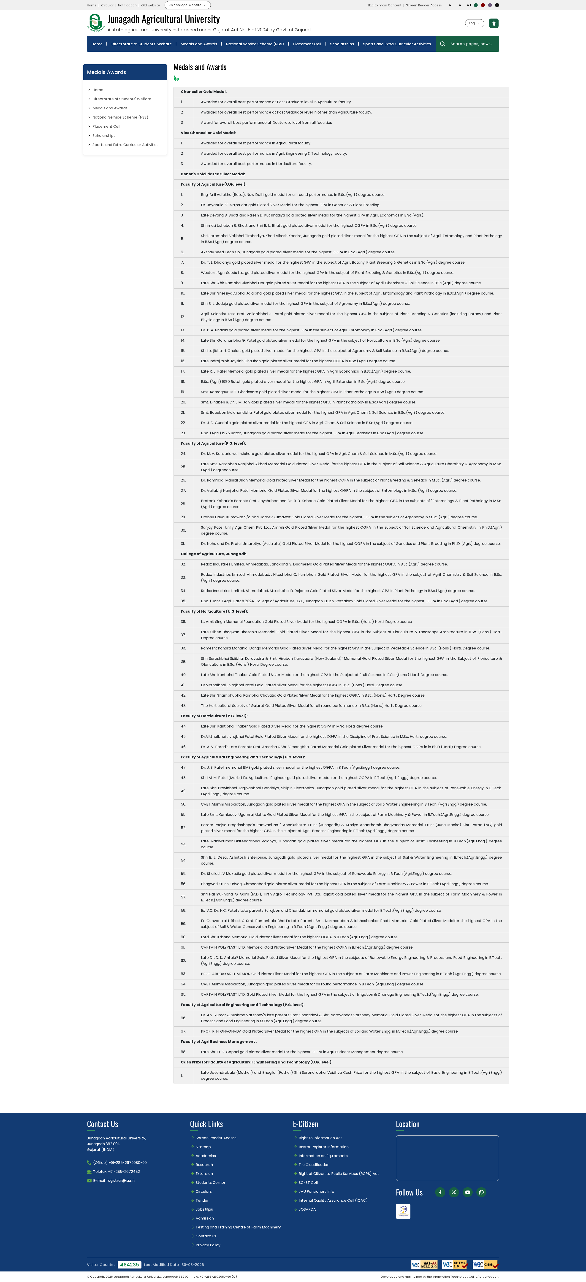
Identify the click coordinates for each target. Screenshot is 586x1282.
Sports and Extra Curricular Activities (397, 44)
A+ (469, 5)
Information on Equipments (323, 1155)
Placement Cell (307, 44)
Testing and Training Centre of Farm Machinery (238, 1227)
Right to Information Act (320, 1138)
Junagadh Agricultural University (137, 1276)
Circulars (204, 1191)
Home (92, 5)
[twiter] (453, 1192)
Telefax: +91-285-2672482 (116, 1171)
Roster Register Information (324, 1146)
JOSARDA (308, 1209)
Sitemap (203, 1146)
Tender (202, 1200)
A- (451, 5)
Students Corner (210, 1182)
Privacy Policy (208, 1245)
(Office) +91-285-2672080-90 (120, 1162)
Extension (204, 1173)
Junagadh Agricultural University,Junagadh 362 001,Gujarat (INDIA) (116, 1144)
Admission (205, 1218)
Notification (127, 5)
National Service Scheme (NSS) (255, 44)
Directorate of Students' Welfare (141, 44)
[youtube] (467, 1192)
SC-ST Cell (308, 1182)
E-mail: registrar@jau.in (114, 1180)
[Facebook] (440, 1192)
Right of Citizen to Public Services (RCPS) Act (339, 1173)
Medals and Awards (199, 44)
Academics (206, 1155)
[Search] (442, 43)
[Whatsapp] (481, 1192)
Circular (107, 5)
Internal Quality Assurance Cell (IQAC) (333, 1200)
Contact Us (206, 1236)
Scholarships (342, 44)
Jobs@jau (204, 1209)
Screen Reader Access (424, 5)
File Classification (314, 1164)
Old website (150, 5)
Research (204, 1164)
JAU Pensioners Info (316, 1191)
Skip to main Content (384, 5)
